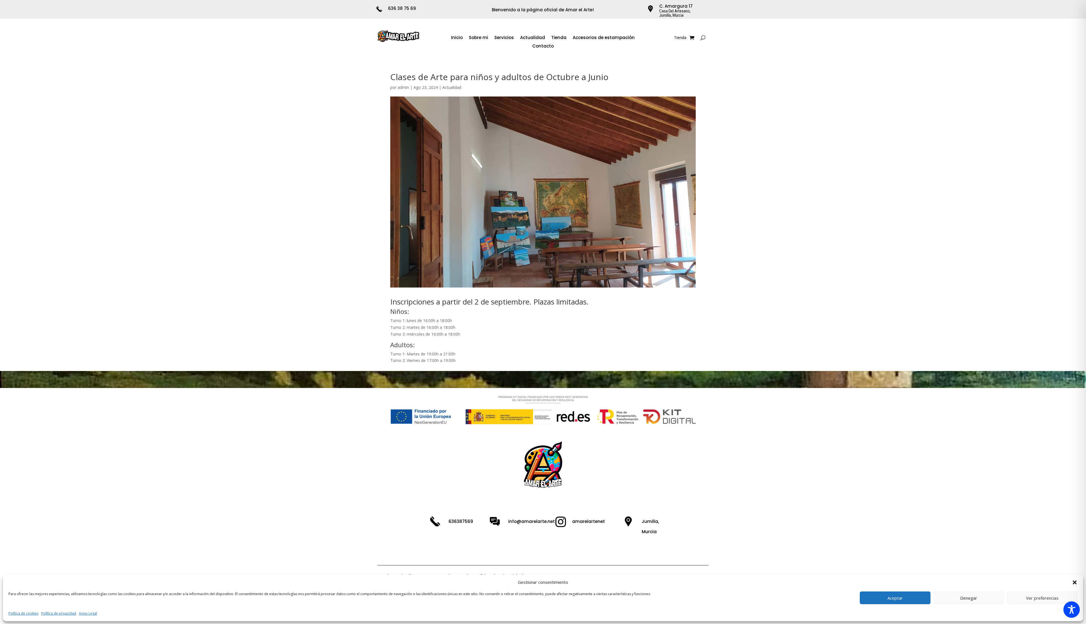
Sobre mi (478, 38)
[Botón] (703, 37)
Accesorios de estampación (604, 38)
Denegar (968, 598)
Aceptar (895, 598)
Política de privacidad (58, 613)
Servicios (504, 38)
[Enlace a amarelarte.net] (398, 40)
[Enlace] (691, 37)
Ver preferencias (1042, 598)
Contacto (543, 46)
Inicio (457, 38)
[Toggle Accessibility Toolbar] (1071, 609)
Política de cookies (23, 613)
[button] (1075, 582)
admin (403, 87)
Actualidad (532, 38)
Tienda (558, 38)
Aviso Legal (88, 613)
